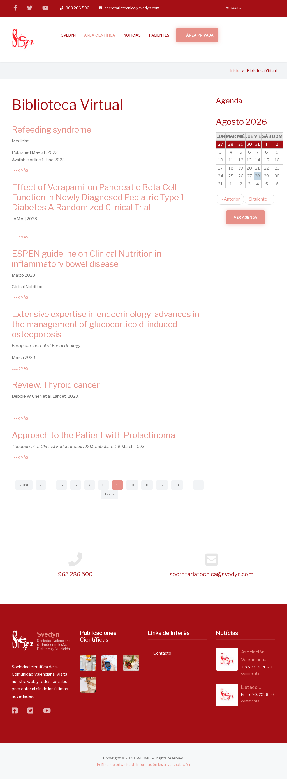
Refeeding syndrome (51, 129)
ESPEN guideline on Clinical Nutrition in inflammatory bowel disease (86, 259)
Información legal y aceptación (163, 764)
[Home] (23, 640)
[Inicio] (23, 39)
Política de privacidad (115, 764)
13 (179, 485)
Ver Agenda (245, 217)
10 (134, 485)
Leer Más (20, 170)
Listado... (251, 687)
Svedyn (48, 634)
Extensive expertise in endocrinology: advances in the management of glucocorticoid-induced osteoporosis (105, 324)
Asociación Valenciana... (254, 655)
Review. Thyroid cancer (56, 385)
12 (164, 485)
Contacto (162, 653)
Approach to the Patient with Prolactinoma (94, 435)
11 (149, 485)
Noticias (132, 35)
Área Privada (200, 35)
